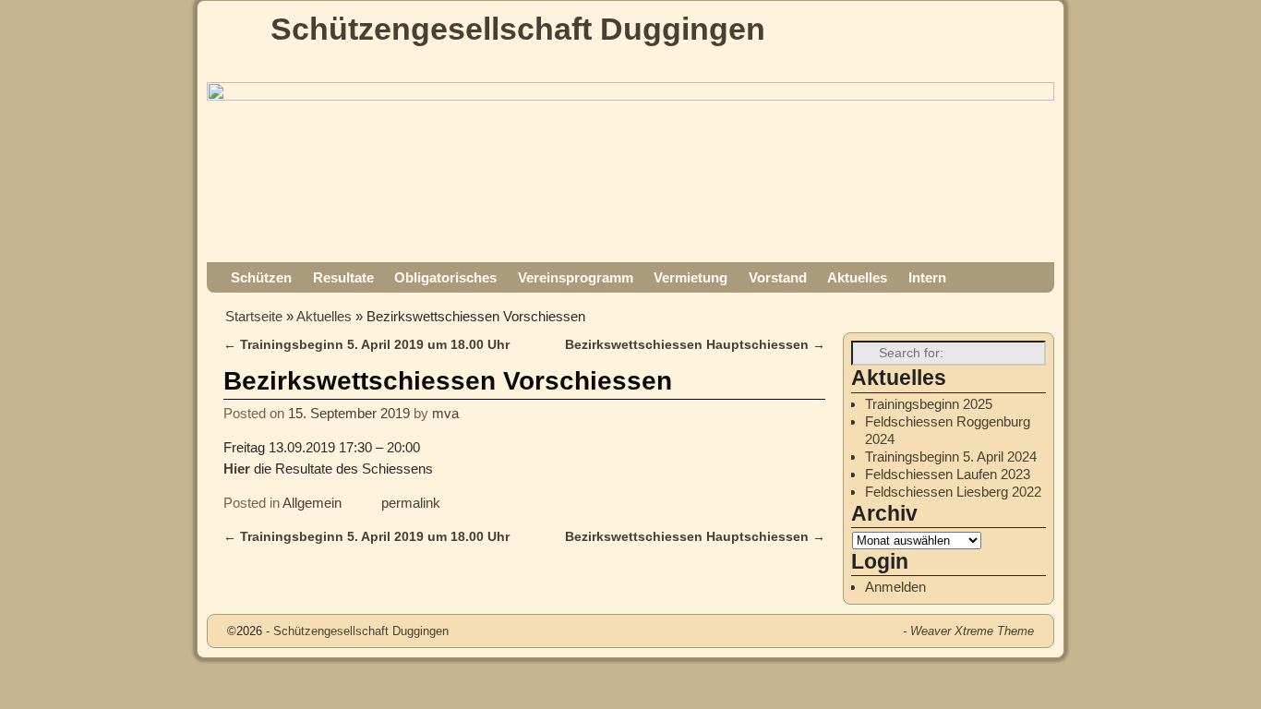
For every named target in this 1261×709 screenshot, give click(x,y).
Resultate (343, 277)
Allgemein (312, 503)
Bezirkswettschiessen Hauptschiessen (695, 345)
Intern (927, 277)
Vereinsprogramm (575, 277)
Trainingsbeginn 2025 (928, 404)
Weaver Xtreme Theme (972, 631)
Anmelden (895, 587)
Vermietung (690, 277)
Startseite (253, 316)
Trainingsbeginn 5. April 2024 (951, 456)
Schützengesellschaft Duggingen (517, 28)
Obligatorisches (445, 277)
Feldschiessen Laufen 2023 (947, 474)
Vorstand (778, 277)
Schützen (261, 277)
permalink (410, 503)
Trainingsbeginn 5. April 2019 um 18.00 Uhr (366, 345)
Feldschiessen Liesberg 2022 (953, 491)
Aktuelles (857, 277)
